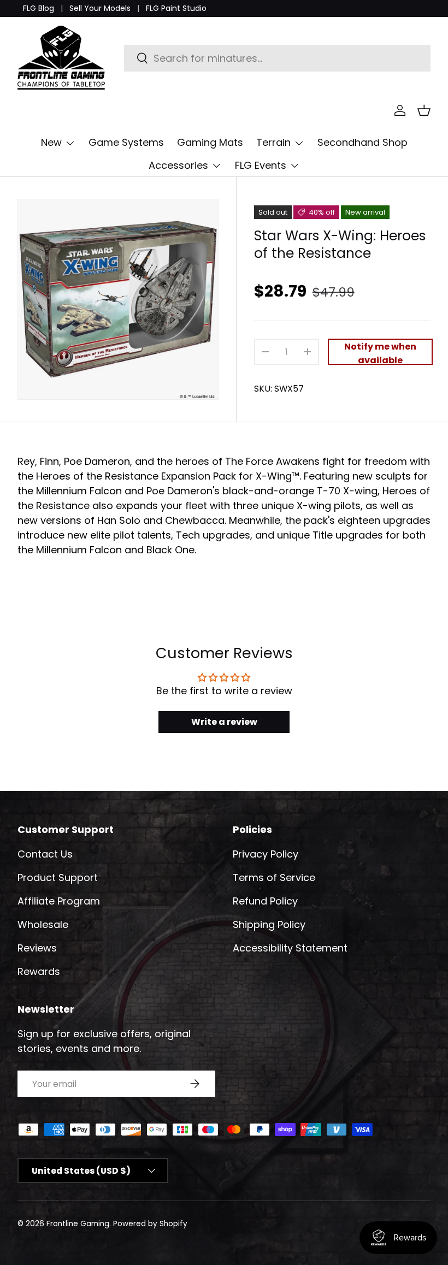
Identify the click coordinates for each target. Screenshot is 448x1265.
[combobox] (277, 58)
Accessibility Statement (290, 948)
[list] (118, 299)
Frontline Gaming (77, 1224)
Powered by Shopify (150, 1224)
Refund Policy (265, 901)
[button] (424, 110)
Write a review (224, 722)
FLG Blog (38, 8)
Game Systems (126, 142)
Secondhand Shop (362, 142)
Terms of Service (274, 877)
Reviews (37, 948)
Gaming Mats (210, 142)
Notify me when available (380, 352)
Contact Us (45, 854)
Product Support (57, 877)
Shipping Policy (269, 924)
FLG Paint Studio (176, 8)
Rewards (38, 971)
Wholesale (42, 924)
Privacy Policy (265, 854)
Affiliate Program (58, 901)
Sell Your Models (100, 8)
